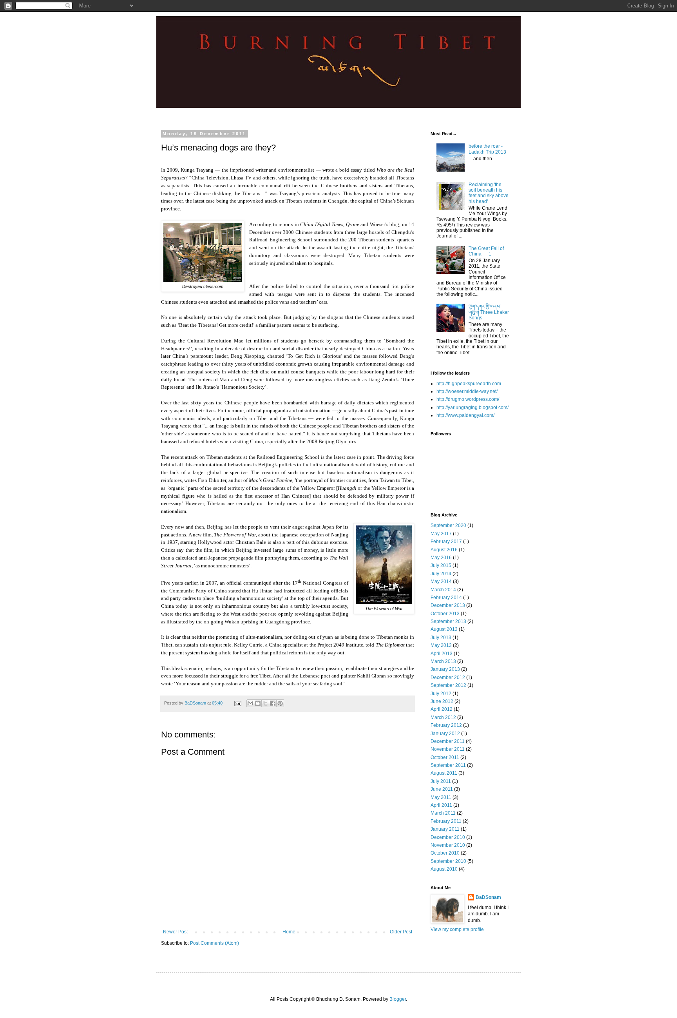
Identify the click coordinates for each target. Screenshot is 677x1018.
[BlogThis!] (258, 703)
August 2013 (444, 629)
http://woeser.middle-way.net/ (467, 391)
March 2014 (443, 589)
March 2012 (443, 717)
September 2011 (448, 765)
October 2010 (445, 853)
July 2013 (441, 637)
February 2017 (446, 541)
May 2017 (441, 533)
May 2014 (441, 581)
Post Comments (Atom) (214, 943)
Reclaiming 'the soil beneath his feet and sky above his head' (489, 193)
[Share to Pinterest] (280, 703)
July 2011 (441, 781)
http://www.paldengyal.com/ (465, 415)
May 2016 (441, 557)
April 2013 (442, 653)
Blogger (397, 999)
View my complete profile (457, 929)
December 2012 (448, 677)
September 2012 (448, 685)
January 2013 (445, 669)
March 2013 (443, 661)
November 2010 (448, 845)
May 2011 (441, 797)
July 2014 (441, 573)
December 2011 (448, 741)
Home (288, 932)
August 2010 (444, 869)
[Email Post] (237, 703)
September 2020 (448, 525)
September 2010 (448, 861)
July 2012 (441, 693)
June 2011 (442, 789)
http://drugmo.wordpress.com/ (467, 399)
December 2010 (448, 837)
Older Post (401, 932)
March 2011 (443, 813)
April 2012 (442, 709)
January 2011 (445, 829)
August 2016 (444, 549)
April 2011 (441, 805)
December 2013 (448, 605)
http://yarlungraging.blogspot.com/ (472, 407)
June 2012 (442, 701)
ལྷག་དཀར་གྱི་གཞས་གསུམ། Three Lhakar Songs (489, 312)
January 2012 (445, 733)
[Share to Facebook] (273, 703)
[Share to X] (265, 703)
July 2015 (441, 565)
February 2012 (446, 725)
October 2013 (445, 613)
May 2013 (441, 645)
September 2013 (448, 621)
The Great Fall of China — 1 (486, 251)
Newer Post (175, 932)
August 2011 (444, 773)
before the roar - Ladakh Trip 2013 (487, 148)
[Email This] (250, 703)
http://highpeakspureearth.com (468, 383)
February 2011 (446, 821)
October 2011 (445, 757)
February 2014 (446, 597)
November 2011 (448, 749)
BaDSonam (488, 897)
